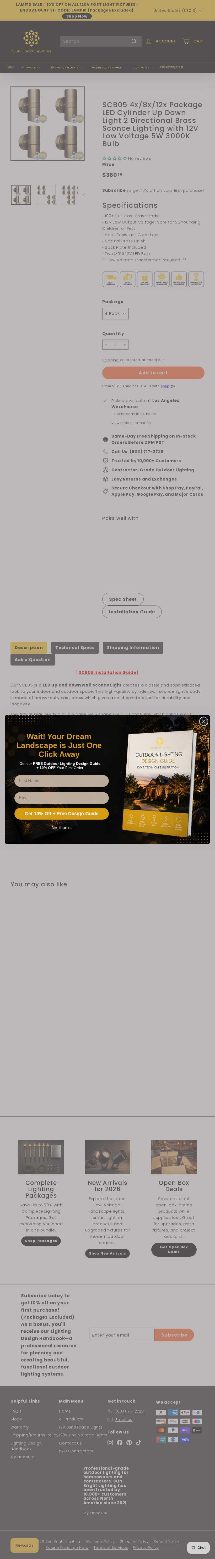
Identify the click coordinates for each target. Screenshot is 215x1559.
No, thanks (62, 828)
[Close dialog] (204, 721)
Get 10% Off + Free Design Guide (62, 813)
